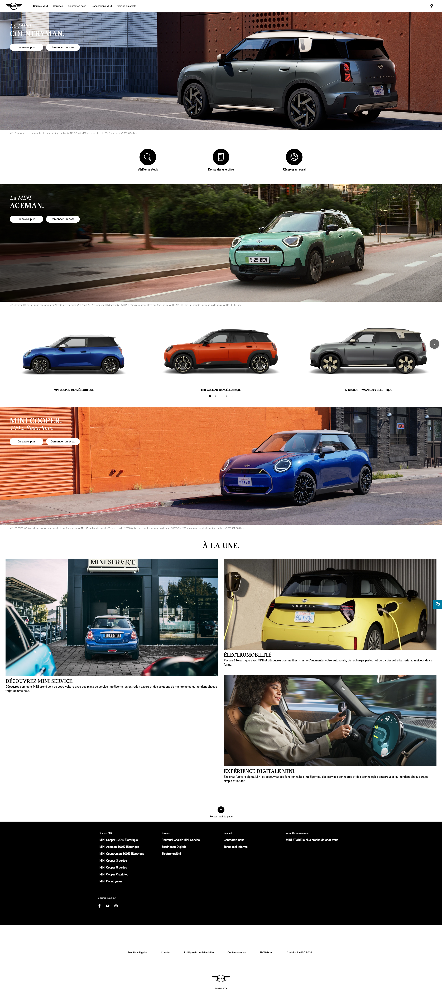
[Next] (434, 344)
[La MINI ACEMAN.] (221, 243)
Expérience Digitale (174, 847)
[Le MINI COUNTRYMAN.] (221, 71)
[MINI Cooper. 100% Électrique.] (221, 466)
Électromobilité (171, 854)
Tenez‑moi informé (236, 847)
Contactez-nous (234, 840)
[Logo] (221, 978)
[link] (77, 6)
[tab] (210, 396)
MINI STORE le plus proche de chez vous (312, 840)
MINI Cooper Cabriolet (113, 874)
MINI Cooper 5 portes (113, 867)
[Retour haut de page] (221, 809)
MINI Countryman (110, 881)
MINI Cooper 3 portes (113, 860)
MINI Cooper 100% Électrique (118, 840)
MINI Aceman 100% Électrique (119, 847)
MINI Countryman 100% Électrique (121, 854)
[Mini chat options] (437, 604)
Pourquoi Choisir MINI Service (181, 840)
